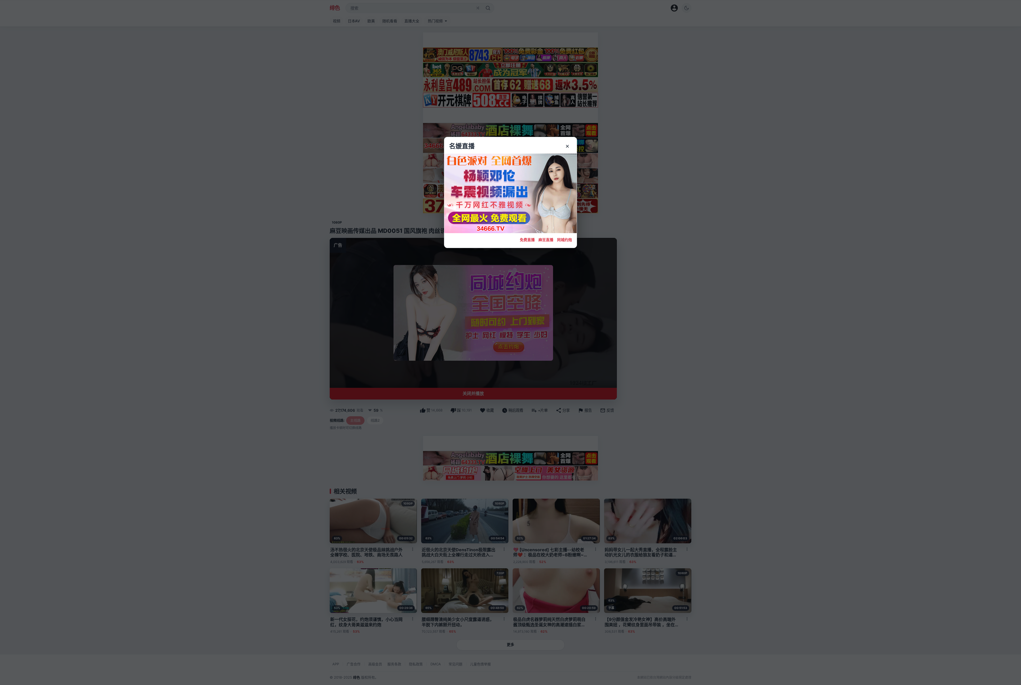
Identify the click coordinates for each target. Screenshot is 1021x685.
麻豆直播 (545, 239)
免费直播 (527, 239)
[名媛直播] (510, 342)
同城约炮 (564, 239)
